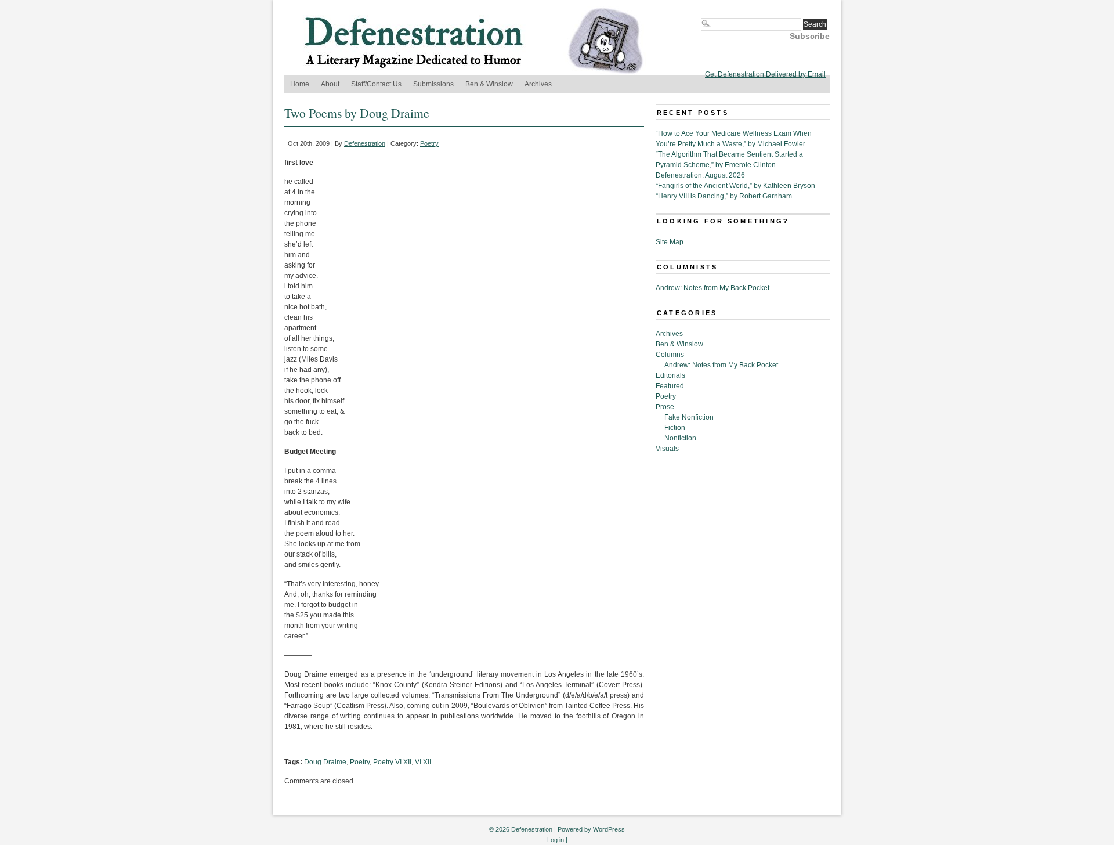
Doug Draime (325, 762)
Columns (670, 355)
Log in (555, 839)
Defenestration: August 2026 (700, 175)
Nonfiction (680, 438)
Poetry (429, 143)
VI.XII (423, 762)
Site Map (669, 242)
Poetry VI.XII (392, 762)
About (330, 84)
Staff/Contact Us (376, 84)
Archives (538, 84)
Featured (670, 386)
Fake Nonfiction (689, 417)
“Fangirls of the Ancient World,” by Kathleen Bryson (735, 186)
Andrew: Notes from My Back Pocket (712, 288)
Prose (665, 407)
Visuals (667, 449)
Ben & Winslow (489, 84)
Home (299, 84)
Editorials (670, 375)
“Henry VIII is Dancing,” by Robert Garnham (724, 196)
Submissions (433, 84)
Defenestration (364, 143)
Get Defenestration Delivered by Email (765, 74)
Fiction (674, 428)
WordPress (609, 829)
